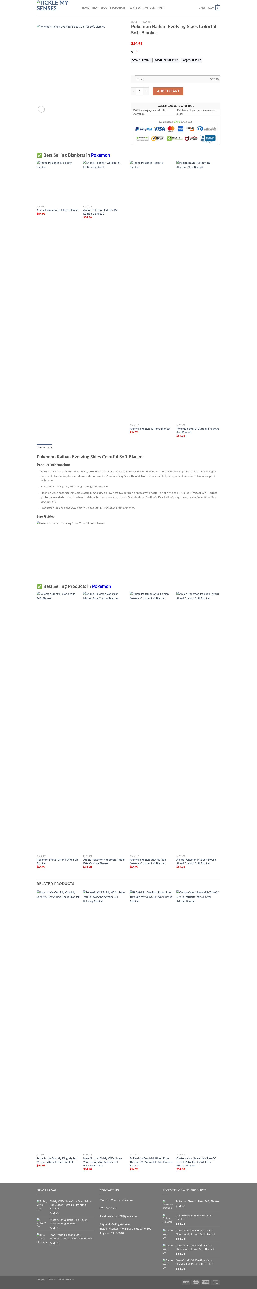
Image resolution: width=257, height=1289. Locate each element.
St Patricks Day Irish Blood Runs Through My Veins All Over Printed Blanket (151, 1162)
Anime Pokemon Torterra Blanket (150, 428)
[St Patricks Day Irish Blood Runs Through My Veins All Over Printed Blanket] (151, 1021)
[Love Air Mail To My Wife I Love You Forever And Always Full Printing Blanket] (104, 1021)
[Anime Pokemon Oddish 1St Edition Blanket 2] (104, 182)
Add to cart (168, 91)
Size (134, 52)
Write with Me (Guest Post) (147, 8)
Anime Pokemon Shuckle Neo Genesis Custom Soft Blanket (148, 861)
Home (85, 8)
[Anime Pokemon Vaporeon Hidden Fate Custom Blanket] (104, 722)
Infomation (117, 8)
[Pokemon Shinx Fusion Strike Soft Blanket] (58, 722)
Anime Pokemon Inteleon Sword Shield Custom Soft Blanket (196, 861)
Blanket (147, 22)
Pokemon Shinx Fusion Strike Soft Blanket (57, 861)
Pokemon (100, 155)
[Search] (78, 8)
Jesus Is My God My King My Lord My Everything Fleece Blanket (57, 1160)
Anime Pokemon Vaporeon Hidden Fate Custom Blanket (104, 861)
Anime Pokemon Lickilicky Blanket (58, 210)
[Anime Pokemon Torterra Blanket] (151, 291)
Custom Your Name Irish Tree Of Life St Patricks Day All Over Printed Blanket (196, 1162)
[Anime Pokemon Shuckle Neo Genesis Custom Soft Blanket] (151, 722)
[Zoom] (41, 109)
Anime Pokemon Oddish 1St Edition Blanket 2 (100, 212)
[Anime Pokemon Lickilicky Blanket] (58, 182)
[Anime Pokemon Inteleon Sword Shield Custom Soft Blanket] (198, 722)
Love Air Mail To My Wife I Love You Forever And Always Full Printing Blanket (102, 1162)
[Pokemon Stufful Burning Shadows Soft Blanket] (198, 291)
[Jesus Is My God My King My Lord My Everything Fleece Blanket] (58, 1021)
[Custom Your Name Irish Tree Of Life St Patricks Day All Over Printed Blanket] (198, 1021)
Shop (95, 8)
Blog (104, 8)
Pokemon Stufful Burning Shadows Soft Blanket (197, 430)
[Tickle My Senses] (54, 8)
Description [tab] (44, 448)
